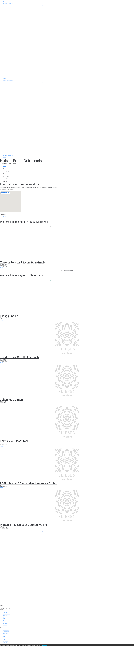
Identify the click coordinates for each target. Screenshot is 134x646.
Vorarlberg (5, 625)
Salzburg (5, 621)
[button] (1, 267)
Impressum (2, 604)
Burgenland (5, 623)
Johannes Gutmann (12, 399)
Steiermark (5, 615)
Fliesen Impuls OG (11, 316)
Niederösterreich (6, 614)
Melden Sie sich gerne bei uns (6, 189)
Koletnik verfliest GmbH (14, 441)
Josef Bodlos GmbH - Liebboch (19, 357)
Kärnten (4, 620)
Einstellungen (44, 645)
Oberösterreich (6, 612)
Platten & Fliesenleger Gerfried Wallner (24, 524)
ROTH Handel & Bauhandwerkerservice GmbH (28, 483)
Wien (4, 618)
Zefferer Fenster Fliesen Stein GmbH (22, 262)
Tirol (4, 617)
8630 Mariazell (6, 216)
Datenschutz (8, 604)
